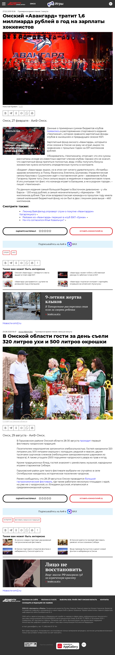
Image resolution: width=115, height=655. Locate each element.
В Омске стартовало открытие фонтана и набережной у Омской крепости (33, 550)
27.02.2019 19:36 (9, 11)
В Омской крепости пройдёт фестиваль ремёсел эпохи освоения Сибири (87, 541)
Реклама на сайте (30, 600)
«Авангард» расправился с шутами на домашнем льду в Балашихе (31, 283)
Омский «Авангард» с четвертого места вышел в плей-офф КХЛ (32, 274)
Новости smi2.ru (12, 323)
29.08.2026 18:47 (9, 332)
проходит (85, 440)
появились (53, 131)
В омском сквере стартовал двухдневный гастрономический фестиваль (33, 541)
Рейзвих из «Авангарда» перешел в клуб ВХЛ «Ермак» (54, 217)
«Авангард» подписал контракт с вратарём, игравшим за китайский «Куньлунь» (89, 283)
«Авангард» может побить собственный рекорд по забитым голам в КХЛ (87, 274)
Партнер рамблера (46, 644)
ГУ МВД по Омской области (15, 421)
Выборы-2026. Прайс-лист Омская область (78, 600)
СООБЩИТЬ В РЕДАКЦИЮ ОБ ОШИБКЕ (37, 603)
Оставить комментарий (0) (91, 231)
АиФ (21, 107)
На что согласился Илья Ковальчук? (43, 220)
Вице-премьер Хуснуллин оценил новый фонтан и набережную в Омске (88, 550)
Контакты (104, 600)
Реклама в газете (49, 600)
